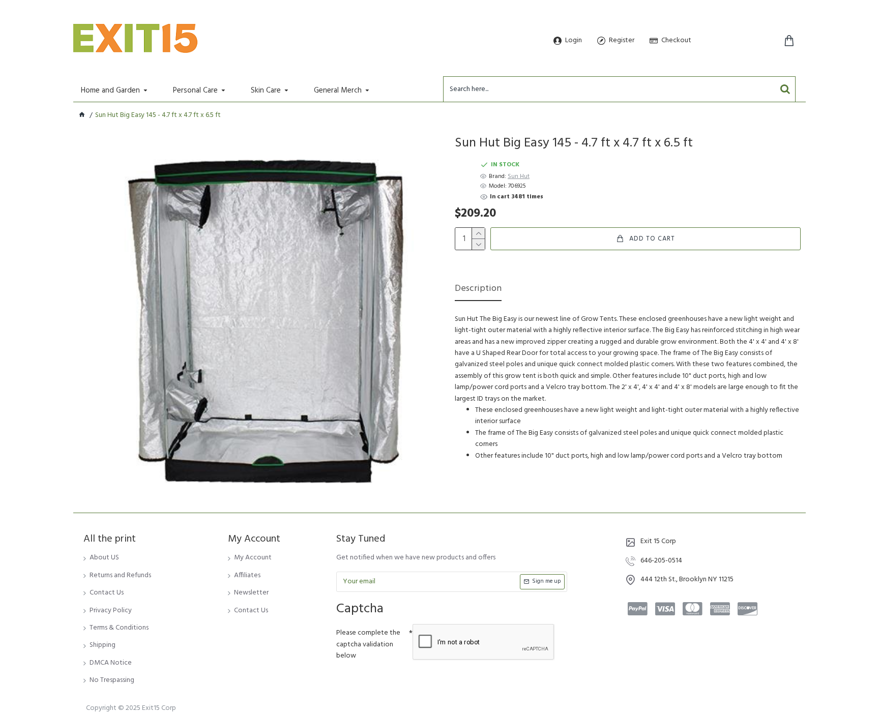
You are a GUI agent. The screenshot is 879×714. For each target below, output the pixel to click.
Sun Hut (519, 177)
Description (478, 289)
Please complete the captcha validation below (368, 644)
